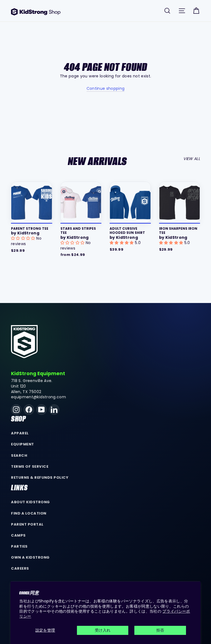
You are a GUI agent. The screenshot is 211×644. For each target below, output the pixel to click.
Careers (20, 568)
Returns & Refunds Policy (40, 477)
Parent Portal (27, 524)
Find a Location (28, 513)
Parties (19, 546)
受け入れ (102, 630)
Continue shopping (106, 88)
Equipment (22, 444)
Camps (18, 535)
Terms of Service (29, 466)
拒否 (160, 630)
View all (191, 158)
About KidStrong (30, 502)
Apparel (20, 433)
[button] (23, 238)
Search (19, 455)
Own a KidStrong (30, 557)
